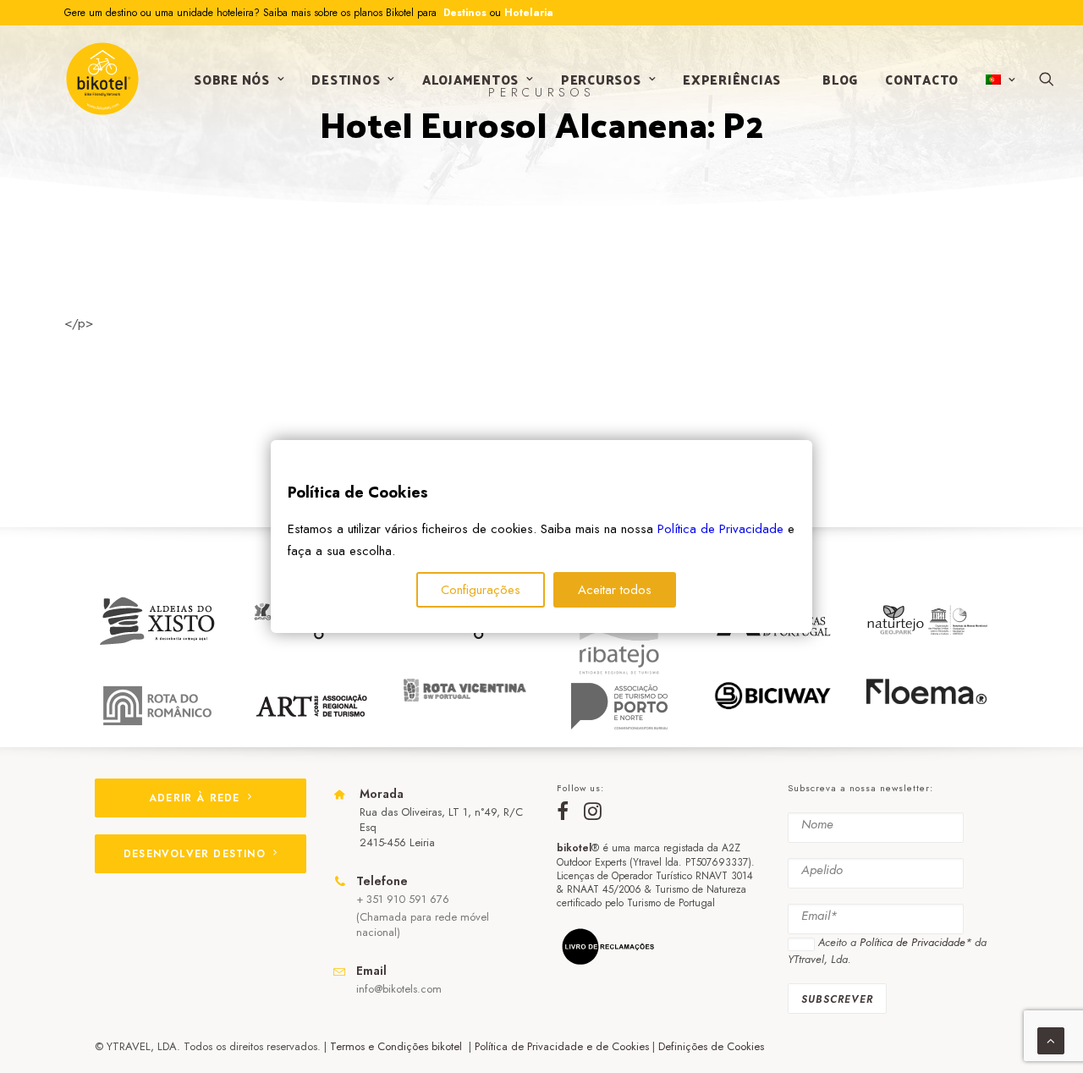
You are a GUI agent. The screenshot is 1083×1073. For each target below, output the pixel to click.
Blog (840, 79)
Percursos (601, 79)
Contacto (922, 79)
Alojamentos (470, 79)
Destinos (463, 12)
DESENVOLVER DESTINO (195, 853)
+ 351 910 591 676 (402, 899)
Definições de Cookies (711, 1046)
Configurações (480, 590)
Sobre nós (232, 79)
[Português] (999, 79)
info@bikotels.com (399, 989)
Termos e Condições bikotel (397, 1046)
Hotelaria (528, 12)
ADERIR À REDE (194, 798)
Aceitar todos (614, 590)
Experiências (732, 79)
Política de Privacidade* (915, 942)
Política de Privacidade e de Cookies (562, 1046)
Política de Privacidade (720, 529)
